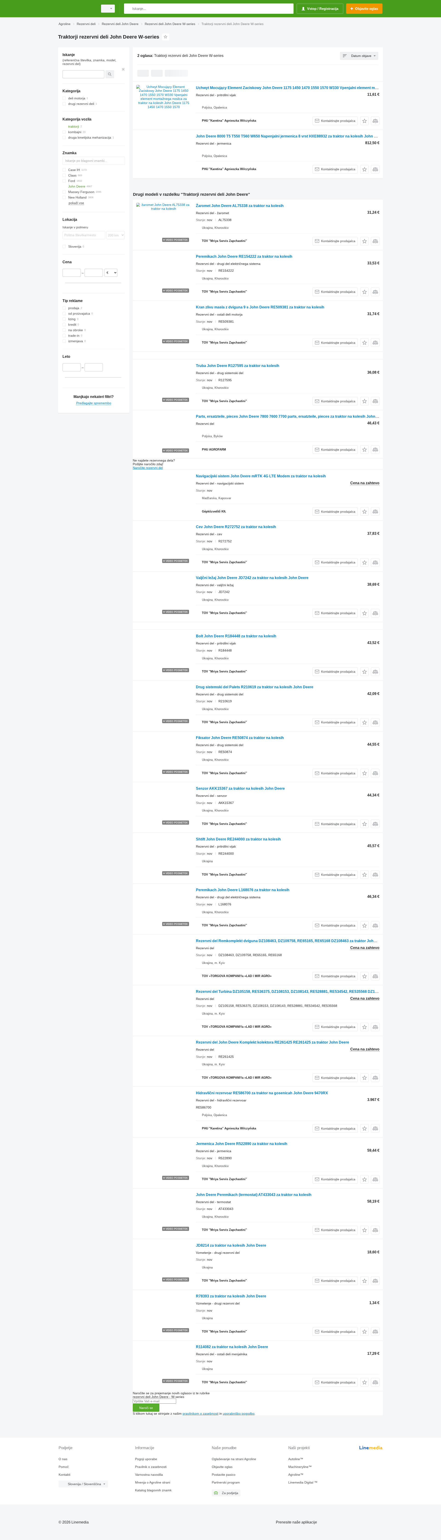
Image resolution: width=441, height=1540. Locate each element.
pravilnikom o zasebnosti (200, 1413)
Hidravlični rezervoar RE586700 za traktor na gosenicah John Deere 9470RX (262, 1093)
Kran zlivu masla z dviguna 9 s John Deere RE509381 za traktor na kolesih (260, 307)
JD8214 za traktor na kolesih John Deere (231, 1245)
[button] (364, 121)
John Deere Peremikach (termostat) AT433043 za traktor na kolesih (253, 1195)
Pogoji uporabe (146, 1459)
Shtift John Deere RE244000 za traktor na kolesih (238, 839)
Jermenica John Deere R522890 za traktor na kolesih (241, 1144)
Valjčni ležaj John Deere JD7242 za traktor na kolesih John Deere (252, 578)
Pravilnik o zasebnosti (151, 1467)
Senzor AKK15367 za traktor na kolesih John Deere (240, 788)
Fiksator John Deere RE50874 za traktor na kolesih (240, 738)
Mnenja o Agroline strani (152, 1482)
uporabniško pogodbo (238, 1413)
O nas (63, 1459)
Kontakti (64, 1474)
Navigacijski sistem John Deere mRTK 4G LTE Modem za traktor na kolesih (261, 476)
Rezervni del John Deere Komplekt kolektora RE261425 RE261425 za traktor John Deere (272, 1042)
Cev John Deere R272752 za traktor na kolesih (236, 527)
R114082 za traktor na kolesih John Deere (232, 1347)
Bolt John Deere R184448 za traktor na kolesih (236, 636)
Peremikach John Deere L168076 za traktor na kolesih (242, 890)
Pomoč (64, 1467)
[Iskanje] (128, 8)
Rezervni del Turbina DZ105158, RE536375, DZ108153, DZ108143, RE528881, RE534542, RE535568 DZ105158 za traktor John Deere (310, 992)
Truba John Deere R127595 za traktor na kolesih (237, 366)
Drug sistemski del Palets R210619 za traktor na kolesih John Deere (254, 687)
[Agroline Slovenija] (77, 8)
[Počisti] (123, 69)
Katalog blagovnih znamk (153, 1490)
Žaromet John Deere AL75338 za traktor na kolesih (240, 206)
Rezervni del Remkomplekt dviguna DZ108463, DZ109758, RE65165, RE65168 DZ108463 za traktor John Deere (291, 941)
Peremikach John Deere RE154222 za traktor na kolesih (244, 256)
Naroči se (146, 1408)
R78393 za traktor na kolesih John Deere (231, 1296)
